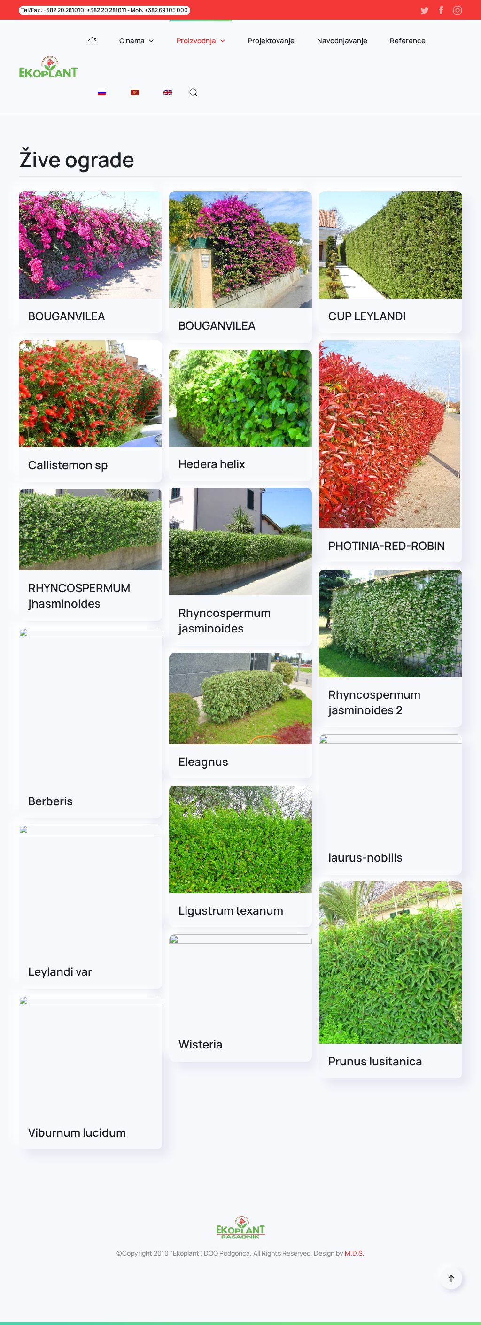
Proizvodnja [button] (196, 41)
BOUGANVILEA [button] (66, 316)
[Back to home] (50, 67)
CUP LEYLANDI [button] (367, 316)
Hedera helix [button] (211, 463)
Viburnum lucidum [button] (77, 1132)
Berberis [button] (50, 801)
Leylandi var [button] (60, 971)
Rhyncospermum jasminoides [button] (224, 620)
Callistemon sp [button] (68, 464)
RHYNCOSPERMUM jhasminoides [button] (79, 595)
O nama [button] (132, 41)
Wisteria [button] (200, 1044)
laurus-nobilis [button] (365, 857)
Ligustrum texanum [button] (230, 910)
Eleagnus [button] (203, 761)
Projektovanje (271, 41)
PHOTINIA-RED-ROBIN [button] (386, 545)
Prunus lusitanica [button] (375, 1061)
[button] (193, 92)
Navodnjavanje (342, 41)
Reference (408, 41)
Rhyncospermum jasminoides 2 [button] (374, 702)
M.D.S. (355, 1252)
